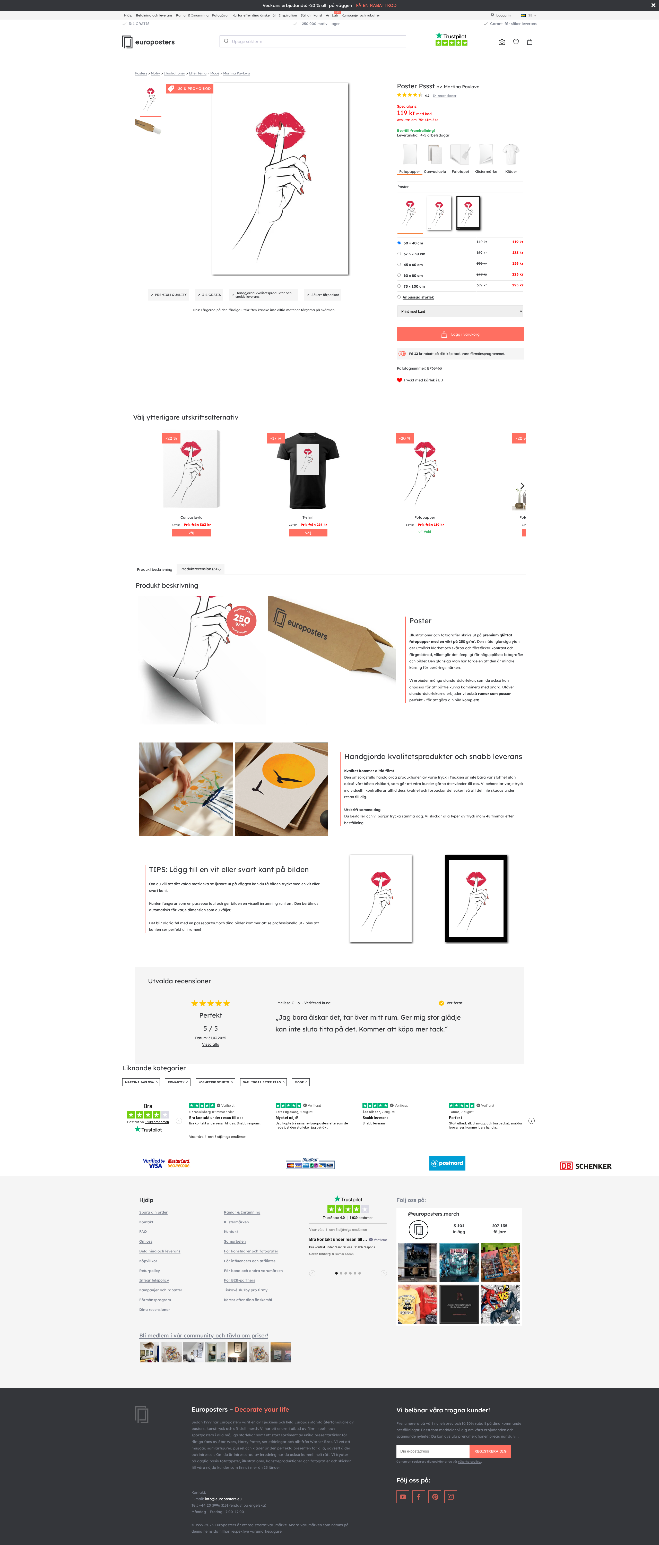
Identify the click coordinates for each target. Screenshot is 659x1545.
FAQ (143, 1231)
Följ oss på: (411, 1200)
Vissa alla (210, 1044)
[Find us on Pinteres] (434, 1496)
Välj (191, 533)
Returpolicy (149, 1270)
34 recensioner (444, 95)
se (530, 15)
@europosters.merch (433, 1213)
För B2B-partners (239, 1280)
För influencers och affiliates (249, 1261)
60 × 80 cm (413, 275)
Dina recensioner (154, 1309)
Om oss (145, 1241)
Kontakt (146, 1222)
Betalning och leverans (154, 15)
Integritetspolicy (154, 1280)
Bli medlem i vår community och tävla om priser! (203, 1335)
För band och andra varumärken (253, 1270)
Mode (299, 1082)
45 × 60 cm (413, 265)
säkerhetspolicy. (469, 1461)
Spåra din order (153, 1212)
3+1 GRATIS (139, 23)
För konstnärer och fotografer (251, 1251)
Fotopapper (409, 171)
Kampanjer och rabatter (361, 15)
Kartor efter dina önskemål (253, 15)
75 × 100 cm (414, 286)
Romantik (176, 1082)
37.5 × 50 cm (414, 254)
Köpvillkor (148, 1261)
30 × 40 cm (413, 243)
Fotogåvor (220, 15)
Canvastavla (435, 171)
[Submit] (226, 41)
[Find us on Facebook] (418, 1496)
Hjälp (128, 15)
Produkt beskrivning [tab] (154, 569)
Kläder (511, 171)
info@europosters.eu (223, 1499)
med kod (424, 114)
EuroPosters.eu (157, 42)
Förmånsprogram (155, 1300)
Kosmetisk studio (213, 1082)
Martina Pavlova (462, 86)
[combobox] (313, 41)
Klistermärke (485, 171)
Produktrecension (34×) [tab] (200, 569)
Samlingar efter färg (262, 1082)
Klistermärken (236, 1222)
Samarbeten (235, 1241)
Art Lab (333, 14)
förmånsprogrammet (487, 354)
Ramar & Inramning (192, 15)
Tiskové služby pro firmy (245, 1290)
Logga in (503, 15)
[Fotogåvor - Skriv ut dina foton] (502, 42)
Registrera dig (490, 1451)
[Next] (521, 486)
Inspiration (288, 15)
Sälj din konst (311, 15)
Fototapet (460, 171)
